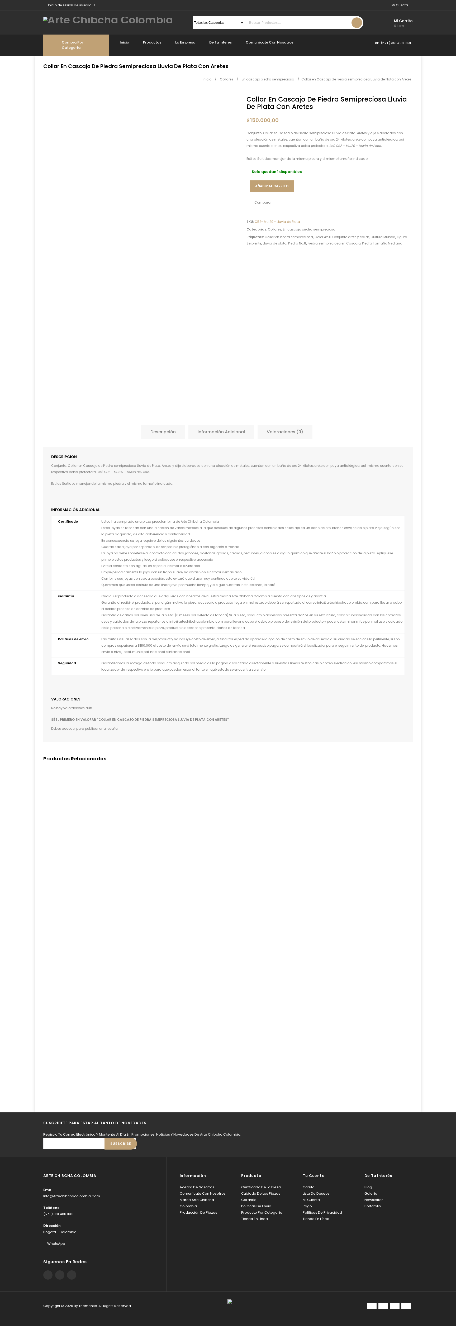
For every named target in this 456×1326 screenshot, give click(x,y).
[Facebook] (48, 1275)
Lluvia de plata (275, 243)
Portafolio (372, 1206)
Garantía (248, 1199)
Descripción (163, 432)
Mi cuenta (311, 1199)
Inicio (124, 42)
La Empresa (185, 42)
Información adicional (221, 432)
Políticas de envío (256, 1206)
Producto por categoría (261, 1212)
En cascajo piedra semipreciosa (309, 229)
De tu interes (220, 42)
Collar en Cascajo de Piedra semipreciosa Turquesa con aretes (400, 102)
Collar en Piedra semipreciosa (289, 237)
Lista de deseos (316, 1193)
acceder (68, 728)
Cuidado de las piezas (260, 1193)
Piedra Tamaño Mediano (382, 243)
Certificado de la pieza (261, 1187)
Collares (274, 229)
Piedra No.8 (297, 243)
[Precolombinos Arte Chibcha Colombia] (108, 19)
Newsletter (373, 1199)
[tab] (164, 432)
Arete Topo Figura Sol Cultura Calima (406, 102)
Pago (307, 1206)
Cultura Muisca (382, 237)
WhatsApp (56, 1243)
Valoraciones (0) (285, 432)
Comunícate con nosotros (269, 42)
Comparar (263, 202)
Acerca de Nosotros (197, 1187)
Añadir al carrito (271, 186)
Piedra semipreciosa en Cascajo (334, 243)
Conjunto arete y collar (350, 237)
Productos (152, 42)
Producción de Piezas (198, 1212)
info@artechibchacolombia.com (344, 602)
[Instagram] (71, 1275)
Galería (370, 1193)
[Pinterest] (59, 1275)
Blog (368, 1187)
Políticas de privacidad (322, 1212)
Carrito (309, 1187)
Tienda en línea (254, 1218)
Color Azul (323, 237)
